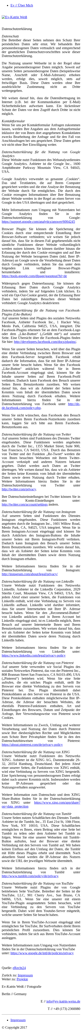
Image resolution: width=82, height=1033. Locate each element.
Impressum (25, 975)
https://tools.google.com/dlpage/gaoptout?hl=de (34, 276)
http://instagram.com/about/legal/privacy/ (30, 574)
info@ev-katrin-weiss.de (63, 1001)
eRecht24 (19, 968)
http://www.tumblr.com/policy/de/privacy (30, 876)
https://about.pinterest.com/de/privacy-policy (32, 744)
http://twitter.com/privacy (19, 489)
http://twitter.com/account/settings (25, 504)
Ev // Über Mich (21, 5)
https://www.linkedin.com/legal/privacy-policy (34, 655)
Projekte (22, 979)
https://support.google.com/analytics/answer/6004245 (38, 221)
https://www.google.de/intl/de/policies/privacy (42, 953)
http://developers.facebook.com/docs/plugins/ (45, 342)
